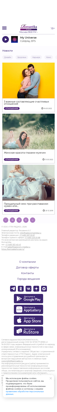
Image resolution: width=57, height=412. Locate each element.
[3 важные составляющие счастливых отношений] (28, 96)
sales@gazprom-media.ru (19, 247)
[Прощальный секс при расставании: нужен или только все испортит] (28, 198)
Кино (48, 57)
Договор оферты (27, 267)
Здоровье (21, 57)
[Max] (44, 289)
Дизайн (7, 57)
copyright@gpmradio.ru (12, 361)
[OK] (21, 289)
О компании (27, 261)
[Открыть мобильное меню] (4, 28)
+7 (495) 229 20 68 (32, 237)
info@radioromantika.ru (30, 233)
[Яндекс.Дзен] (36, 289)
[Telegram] (13, 289)
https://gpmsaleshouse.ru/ (12, 249)
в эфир (46, 39)
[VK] (28, 289)
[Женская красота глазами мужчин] (28, 147)
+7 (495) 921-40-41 (13, 244)
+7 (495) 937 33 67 (27, 235)
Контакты (27, 273)
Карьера (36, 57)
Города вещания (28, 279)
